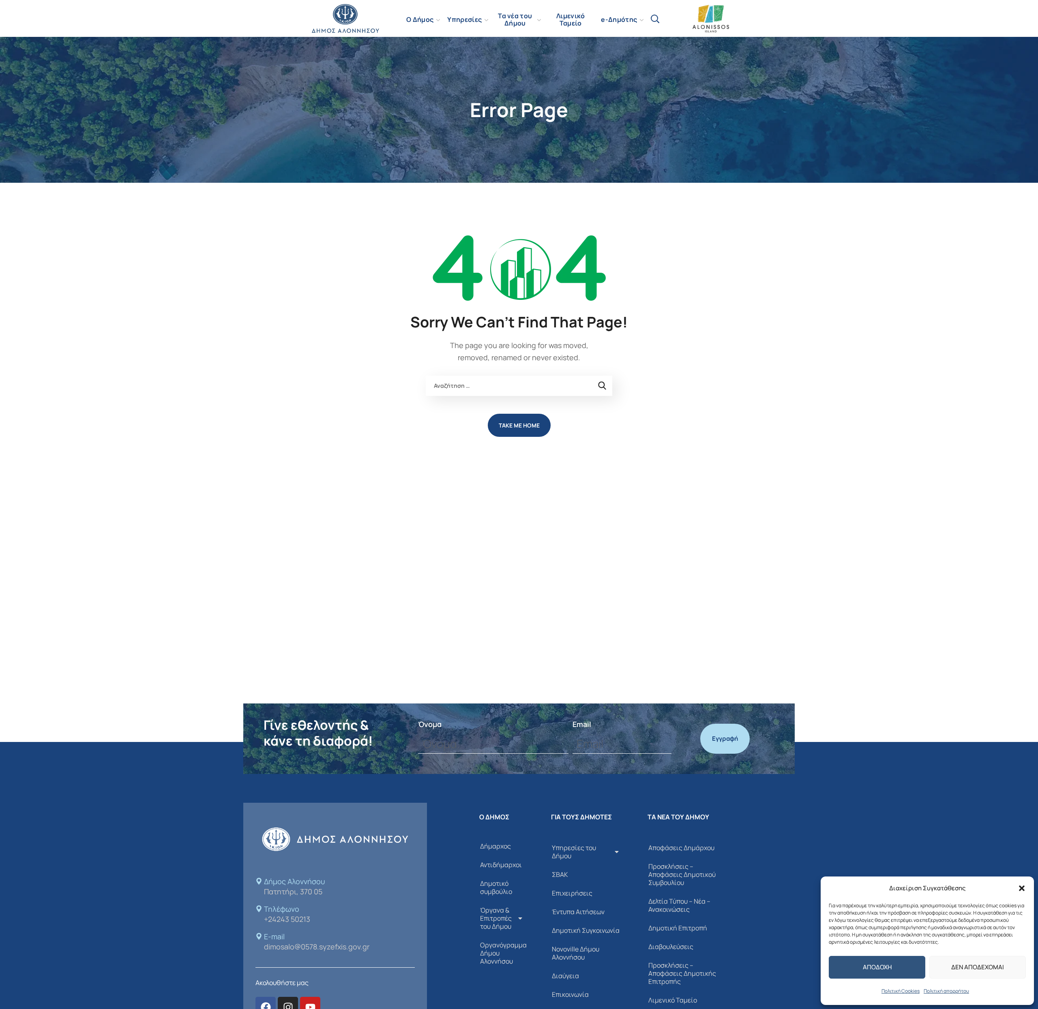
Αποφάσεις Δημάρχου (681, 847)
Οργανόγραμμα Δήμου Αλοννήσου (503, 953)
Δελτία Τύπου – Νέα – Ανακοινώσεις (679, 905)
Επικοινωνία (570, 994)
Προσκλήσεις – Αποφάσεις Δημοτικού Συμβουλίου (682, 874)
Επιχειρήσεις (572, 893)
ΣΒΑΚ (560, 874)
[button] (1022, 888)
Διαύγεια (565, 975)
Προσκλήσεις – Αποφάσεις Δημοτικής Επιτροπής (682, 973)
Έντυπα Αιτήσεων (578, 911)
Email (582, 724)
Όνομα (430, 724)
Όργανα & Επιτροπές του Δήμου (496, 918)
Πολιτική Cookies (900, 991)
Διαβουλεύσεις (670, 946)
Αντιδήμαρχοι (501, 864)
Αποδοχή (877, 967)
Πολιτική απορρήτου (946, 991)
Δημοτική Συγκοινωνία (586, 930)
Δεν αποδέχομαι (977, 967)
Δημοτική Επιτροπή (677, 927)
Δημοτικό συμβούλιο (496, 887)
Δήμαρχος (495, 846)
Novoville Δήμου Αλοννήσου (575, 953)
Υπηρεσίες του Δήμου (574, 851)
